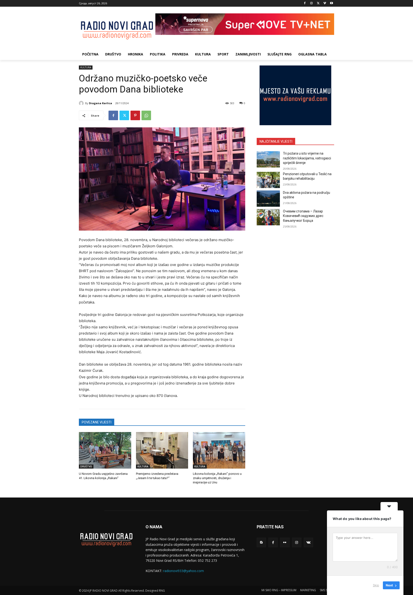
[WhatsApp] (146, 115)
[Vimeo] (324, 3)
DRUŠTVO (86, 466)
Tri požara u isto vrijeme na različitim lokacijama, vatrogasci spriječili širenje (307, 158)
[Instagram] (311, 3)
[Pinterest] (135, 115)
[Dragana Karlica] (82, 103)
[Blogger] (261, 542)
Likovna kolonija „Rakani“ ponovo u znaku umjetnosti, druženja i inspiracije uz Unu (217, 478)
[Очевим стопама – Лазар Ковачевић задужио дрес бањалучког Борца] (268, 217)
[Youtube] (331, 3)
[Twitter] (318, 3)
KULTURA (85, 67)
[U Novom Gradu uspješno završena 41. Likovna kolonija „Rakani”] (105, 450)
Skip (376, 585)
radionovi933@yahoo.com (183, 570)
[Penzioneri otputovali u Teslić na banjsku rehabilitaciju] (268, 180)
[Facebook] (305, 3)
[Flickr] (284, 542)
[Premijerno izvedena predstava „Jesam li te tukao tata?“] (162, 450)
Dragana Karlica (100, 103)
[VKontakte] (308, 542)
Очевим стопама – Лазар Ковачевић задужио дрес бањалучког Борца (303, 215)
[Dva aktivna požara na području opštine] (268, 198)
